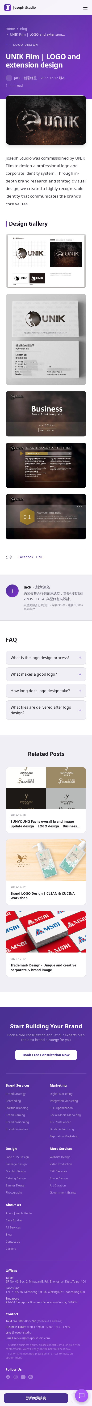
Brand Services (17, 1085)
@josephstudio (21, 1332)
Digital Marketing (61, 1094)
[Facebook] (8, 1377)
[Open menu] (85, 7)
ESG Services (58, 1171)
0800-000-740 (27, 1321)
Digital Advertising (62, 1129)
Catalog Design (16, 1178)
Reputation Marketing (64, 1136)
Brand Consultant (17, 1129)
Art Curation (58, 1185)
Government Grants (63, 1192)
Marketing (58, 1085)
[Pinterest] (30, 1377)
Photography (14, 1192)
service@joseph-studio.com (32, 1338)
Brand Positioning (17, 1122)
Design (11, 1148)
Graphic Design (16, 1171)
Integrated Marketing (64, 1101)
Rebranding (13, 1101)
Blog (23, 28)
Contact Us (13, 1242)
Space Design (59, 1178)
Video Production (61, 1164)
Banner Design (15, 1185)
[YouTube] (23, 1377)
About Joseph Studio (19, 1213)
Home (10, 28)
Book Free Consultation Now (46, 1055)
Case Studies (14, 1220)
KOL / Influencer (60, 1122)
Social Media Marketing (65, 1115)
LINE (39, 557)
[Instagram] (15, 1377)
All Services (13, 1227)
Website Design (60, 1157)
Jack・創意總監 (21, 77)
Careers (11, 1249)
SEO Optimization (61, 1108)
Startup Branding (17, 1108)
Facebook (25, 557)
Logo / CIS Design (17, 1157)
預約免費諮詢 (36, 1398)
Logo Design (25, 45)
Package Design (16, 1164)
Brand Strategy (15, 1094)
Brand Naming (15, 1115)
